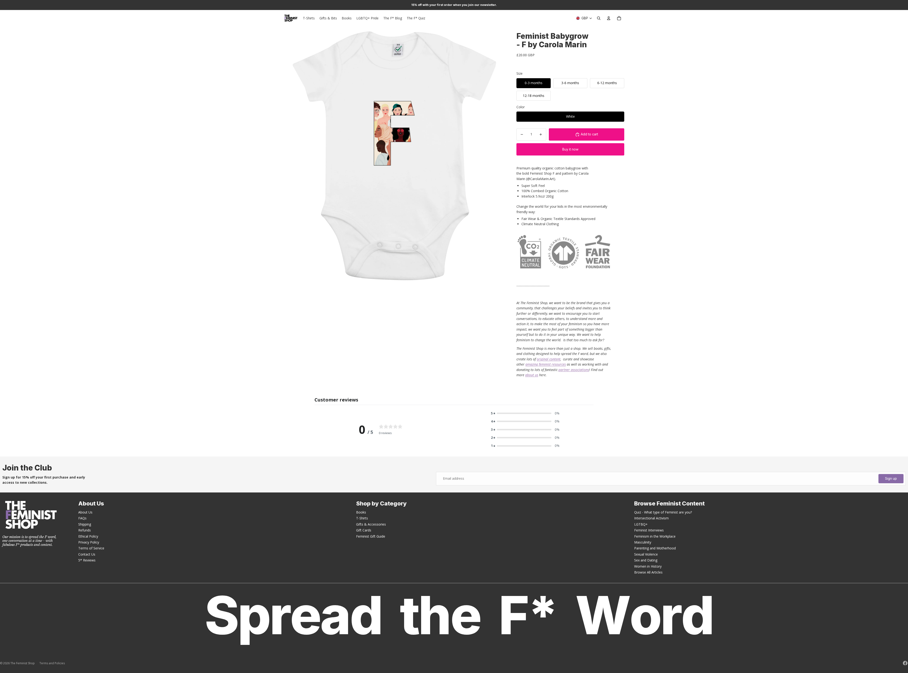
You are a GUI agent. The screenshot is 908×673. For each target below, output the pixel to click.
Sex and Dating (645, 560)
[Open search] (599, 18)
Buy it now (570, 149)
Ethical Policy (88, 536)
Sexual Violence (646, 554)
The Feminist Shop (22, 663)
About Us (85, 512)
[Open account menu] (608, 18)
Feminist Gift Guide (370, 536)
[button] (525, 413)
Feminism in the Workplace (655, 536)
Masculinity (642, 542)
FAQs (82, 518)
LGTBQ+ (641, 524)
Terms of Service (91, 548)
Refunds (84, 530)
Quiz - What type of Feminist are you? (663, 512)
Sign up (891, 478)
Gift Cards (363, 530)
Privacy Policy (88, 542)
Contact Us (86, 554)
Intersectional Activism (651, 518)
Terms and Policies (52, 663)
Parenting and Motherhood (655, 548)
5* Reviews (87, 560)
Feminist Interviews (649, 530)
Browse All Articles (648, 572)
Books (361, 512)
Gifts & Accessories (371, 524)
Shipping (84, 524)
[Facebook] (905, 663)
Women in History (648, 566)
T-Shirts (362, 518)
